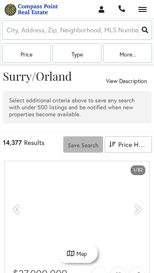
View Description (126, 81)
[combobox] (7, 30)
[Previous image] (16, 210)
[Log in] (101, 9)
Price (26, 54)
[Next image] (137, 210)
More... (128, 54)
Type (77, 54)
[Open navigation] (142, 9)
